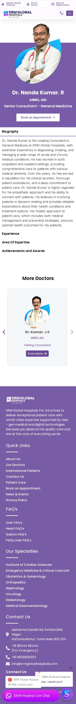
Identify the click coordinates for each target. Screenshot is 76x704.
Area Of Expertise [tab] (16, 242)
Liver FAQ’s (14, 522)
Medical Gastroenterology (27, 606)
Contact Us (15, 476)
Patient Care (16, 482)
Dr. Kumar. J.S (37, 331)
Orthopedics (16, 582)
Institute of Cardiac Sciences (29, 564)
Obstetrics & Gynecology (26, 576)
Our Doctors (15, 465)
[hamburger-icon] (69, 13)
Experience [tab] (10, 233)
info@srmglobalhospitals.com (34, 664)
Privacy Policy (16, 500)
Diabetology (15, 600)
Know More (35, 354)
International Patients (23, 470)
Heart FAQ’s (15, 528)
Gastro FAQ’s (16, 534)
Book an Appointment (23, 488)
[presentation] (4, 332)
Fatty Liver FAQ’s (18, 540)
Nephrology (15, 588)
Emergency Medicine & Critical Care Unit (38, 570)
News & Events (17, 494)
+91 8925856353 (24, 657)
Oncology (13, 594)
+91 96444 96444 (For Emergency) (25, 648)
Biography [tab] (10, 131)
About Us (13, 459)
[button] (38, 117)
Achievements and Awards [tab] (23, 251)
